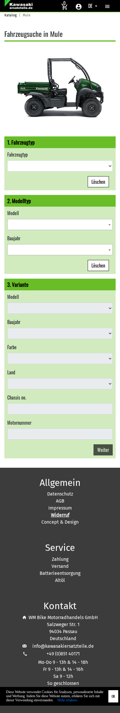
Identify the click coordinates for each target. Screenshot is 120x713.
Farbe (12, 347)
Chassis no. (16, 397)
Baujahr (13, 238)
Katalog (10, 15)
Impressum (60, 508)
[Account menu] (79, 6)
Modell (13, 213)
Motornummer (19, 422)
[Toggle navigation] (107, 5)
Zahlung (60, 559)
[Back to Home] (19, 6)
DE (91, 5)
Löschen (98, 181)
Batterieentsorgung (60, 573)
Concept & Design (60, 522)
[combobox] (60, 224)
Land (11, 372)
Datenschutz (60, 494)
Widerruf (60, 515)
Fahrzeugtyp (17, 154)
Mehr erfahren (67, 700)
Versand (60, 566)
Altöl (60, 580)
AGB (60, 501)
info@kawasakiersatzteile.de (63, 646)
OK (113, 696)
